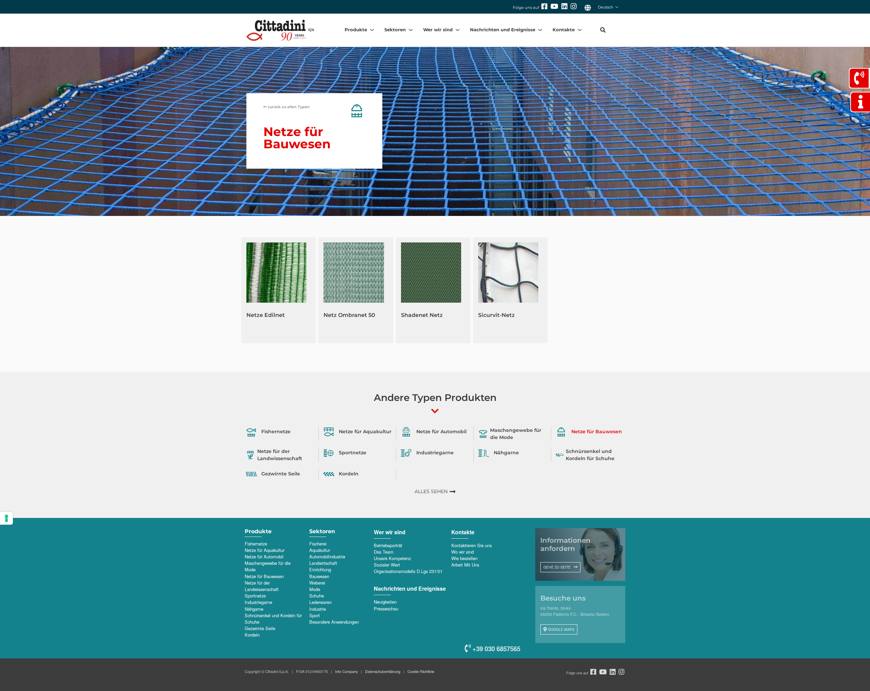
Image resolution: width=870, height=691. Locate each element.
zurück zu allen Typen (288, 106)
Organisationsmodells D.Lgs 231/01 (408, 571)
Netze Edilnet (265, 315)
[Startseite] (284, 30)
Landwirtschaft (323, 563)
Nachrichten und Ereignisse (502, 29)
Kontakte (564, 29)
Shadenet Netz (422, 315)
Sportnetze (255, 595)
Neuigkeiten (385, 602)
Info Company (346, 671)
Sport (314, 615)
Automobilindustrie (327, 556)
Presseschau (386, 608)
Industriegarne (258, 602)
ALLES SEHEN (431, 491)
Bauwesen (319, 576)
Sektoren (395, 29)
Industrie (317, 609)
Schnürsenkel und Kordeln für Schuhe (273, 618)
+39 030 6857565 (495, 648)
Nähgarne (254, 609)
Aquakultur (319, 550)
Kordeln (252, 634)
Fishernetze (256, 543)
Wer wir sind (438, 29)
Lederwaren (320, 602)
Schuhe (316, 595)
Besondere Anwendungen (334, 622)
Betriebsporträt (388, 545)
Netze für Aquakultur (264, 550)
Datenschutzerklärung (382, 671)
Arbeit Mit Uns (465, 564)
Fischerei (318, 543)
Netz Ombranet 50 (349, 315)
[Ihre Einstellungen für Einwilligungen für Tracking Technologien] (6, 518)
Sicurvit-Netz (496, 315)
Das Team (384, 552)
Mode (314, 589)
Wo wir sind (462, 552)
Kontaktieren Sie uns (471, 545)
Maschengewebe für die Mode (268, 566)
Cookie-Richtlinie (420, 671)
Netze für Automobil (264, 556)
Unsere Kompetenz (392, 558)
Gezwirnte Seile (260, 628)
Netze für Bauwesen (264, 576)
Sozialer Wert (387, 564)
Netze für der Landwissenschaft (262, 585)
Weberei (317, 582)
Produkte (356, 29)
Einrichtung (320, 569)
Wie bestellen (464, 558)
